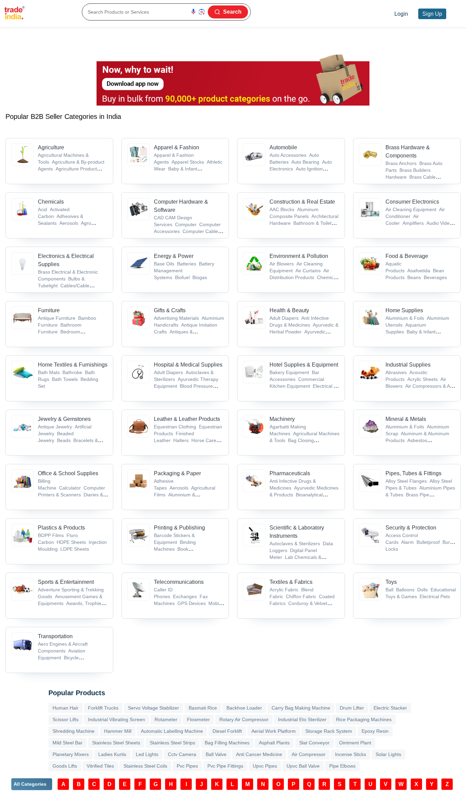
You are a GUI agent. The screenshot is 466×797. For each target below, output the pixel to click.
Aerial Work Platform (273, 731)
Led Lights (147, 754)
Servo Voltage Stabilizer (153, 708)
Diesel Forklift (227, 731)
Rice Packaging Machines (364, 719)
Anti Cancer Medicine (259, 754)
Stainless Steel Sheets (116, 742)
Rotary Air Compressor (243, 719)
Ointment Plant (355, 742)
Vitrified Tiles (100, 766)
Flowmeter (198, 719)
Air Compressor (308, 754)
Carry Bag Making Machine (301, 708)
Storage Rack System (328, 731)
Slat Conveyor (314, 742)
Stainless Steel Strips (172, 742)
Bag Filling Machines (227, 742)
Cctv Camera (182, 754)
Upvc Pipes (265, 766)
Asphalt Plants (274, 742)
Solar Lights (388, 754)
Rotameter (166, 719)
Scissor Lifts (65, 719)
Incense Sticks (350, 754)
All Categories (30, 784)
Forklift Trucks (103, 708)
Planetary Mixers (71, 754)
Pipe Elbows (342, 766)
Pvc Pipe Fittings (225, 766)
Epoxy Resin (375, 731)
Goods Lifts (65, 766)
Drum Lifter (352, 708)
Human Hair (65, 708)
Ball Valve (216, 754)
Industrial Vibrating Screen (116, 719)
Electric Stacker (390, 708)
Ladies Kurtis (112, 754)
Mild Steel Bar (68, 742)
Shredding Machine (73, 731)
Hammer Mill (117, 731)
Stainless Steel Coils (145, 766)
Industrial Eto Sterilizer (302, 719)
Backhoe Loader (244, 708)
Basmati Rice (203, 708)
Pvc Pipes (187, 766)
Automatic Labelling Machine (172, 731)
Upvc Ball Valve (303, 766)
